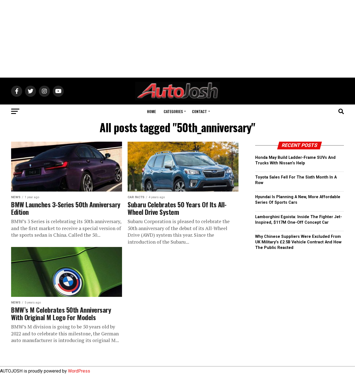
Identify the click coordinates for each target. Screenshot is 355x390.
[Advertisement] (177, 39)
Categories (173, 111)
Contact (199, 111)
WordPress (79, 371)
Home (151, 111)
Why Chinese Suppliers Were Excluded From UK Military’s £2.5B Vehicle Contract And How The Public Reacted (298, 242)
